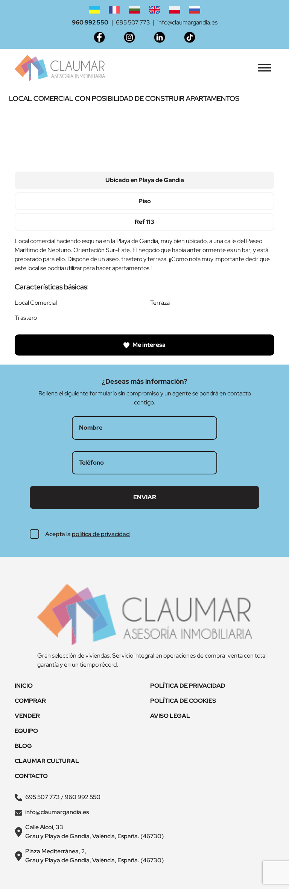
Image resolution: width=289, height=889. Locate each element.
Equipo (26, 731)
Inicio (24, 686)
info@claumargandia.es (187, 22)
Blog (23, 746)
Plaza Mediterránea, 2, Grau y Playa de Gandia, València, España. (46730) (94, 855)
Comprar (30, 701)
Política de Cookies (183, 701)
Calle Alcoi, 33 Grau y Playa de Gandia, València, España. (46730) (94, 831)
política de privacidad (101, 534)
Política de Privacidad (187, 686)
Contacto (31, 776)
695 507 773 (133, 22)
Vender (27, 716)
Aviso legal (170, 716)
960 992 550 (90, 22)
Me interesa (148, 345)
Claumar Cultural (47, 761)
